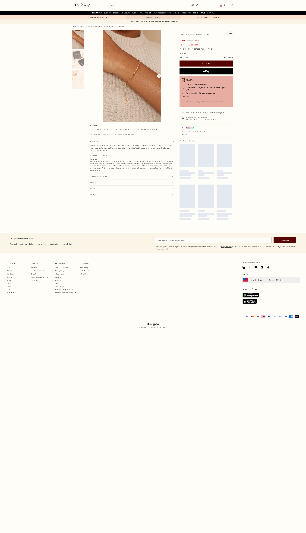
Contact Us (34, 280)
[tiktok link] (262, 267)
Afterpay (9, 280)
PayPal (9, 283)
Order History (84, 268)
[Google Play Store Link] (251, 295)
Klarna (9, 286)
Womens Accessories (94, 26)
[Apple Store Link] (251, 301)
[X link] (268, 267)
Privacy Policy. (165, 249)
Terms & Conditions (61, 268)
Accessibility (59, 280)
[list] (131, 76)
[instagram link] (244, 267)
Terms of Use (59, 286)
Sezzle (9, 289)
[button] (221, 5)
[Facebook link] (250, 267)
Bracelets (122, 26)
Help (8, 268)
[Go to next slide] (159, 76)
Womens (82, 26)
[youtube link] (256, 267)
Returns (9, 271)
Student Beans (11, 293)
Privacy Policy (59, 271)
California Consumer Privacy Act (65, 293)
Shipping (10, 277)
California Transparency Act (64, 289)
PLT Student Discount (38, 271)
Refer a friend (84, 274)
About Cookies (59, 274)
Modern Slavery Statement (39, 277)
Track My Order (84, 271)
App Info (58, 277)
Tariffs (57, 283)
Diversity (34, 274)
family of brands (226, 247)
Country (245, 274)
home (75, 26)
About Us (34, 268)
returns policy (211, 119)
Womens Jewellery (110, 26)
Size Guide (10, 274)
